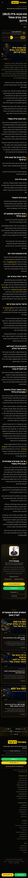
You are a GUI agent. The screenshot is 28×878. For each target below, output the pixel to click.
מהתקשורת (24, 830)
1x (11, 37)
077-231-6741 (14, 588)
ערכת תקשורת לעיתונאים (21, 832)
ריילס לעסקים (24, 814)
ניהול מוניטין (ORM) (22, 798)
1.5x (4, 37)
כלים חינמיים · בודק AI (22, 839)
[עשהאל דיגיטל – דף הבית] (19, 2)
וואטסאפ (13, 759)
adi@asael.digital (21, 771)
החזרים (5, 861)
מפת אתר (22, 861)
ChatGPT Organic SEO (21, 785)
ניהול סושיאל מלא (23, 812)
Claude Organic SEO (22, 787)
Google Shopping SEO (22, 796)
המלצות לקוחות (23, 834)
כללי (25, 27)
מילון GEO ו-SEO (23, 836)
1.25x (8, 37)
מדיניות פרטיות (11, 861)
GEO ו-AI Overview (22, 780)
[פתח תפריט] (2, 2)
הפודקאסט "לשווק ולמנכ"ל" (21, 825)
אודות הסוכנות (24, 846)
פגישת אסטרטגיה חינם (15, 584)
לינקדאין (13, 596)
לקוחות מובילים (23, 850)
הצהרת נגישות (16, 862)
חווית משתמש (12, 262)
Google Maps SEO (23, 794)
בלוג (19, 7)
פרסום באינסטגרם (23, 810)
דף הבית (23, 7)
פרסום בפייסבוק (23, 807)
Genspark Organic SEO (21, 792)
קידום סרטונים (24, 816)
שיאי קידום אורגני (23, 828)
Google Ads (24, 805)
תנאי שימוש (17, 861)
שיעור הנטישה (9, 308)
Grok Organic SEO (22, 789)
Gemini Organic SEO (22, 783)
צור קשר (25, 852)
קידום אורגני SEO (23, 778)
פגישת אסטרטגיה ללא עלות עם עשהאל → (14, 766)
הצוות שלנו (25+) (23, 848)
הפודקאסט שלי (13, 592)
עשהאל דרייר (24, 823)
